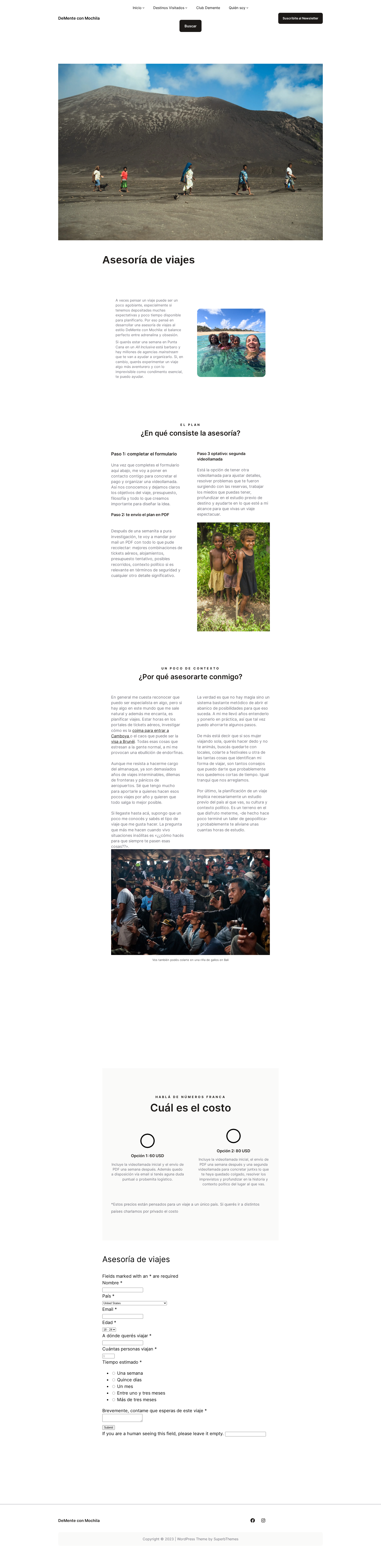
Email (109, 1309)
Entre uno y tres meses (141, 1393)
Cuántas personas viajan (129, 1349)
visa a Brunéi (123, 741)
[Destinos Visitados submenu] (186, 8)
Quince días (129, 1379)
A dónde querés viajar (126, 1335)
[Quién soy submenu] (247, 8)
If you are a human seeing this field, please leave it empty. (163, 1433)
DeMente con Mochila (79, 18)
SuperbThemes (226, 1539)
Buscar (190, 26)
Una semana (130, 1373)
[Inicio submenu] (143, 8)
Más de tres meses (136, 1399)
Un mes (125, 1386)
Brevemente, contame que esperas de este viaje (154, 1410)
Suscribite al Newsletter (300, 18)
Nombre (112, 1282)
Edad (109, 1322)
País (108, 1296)
